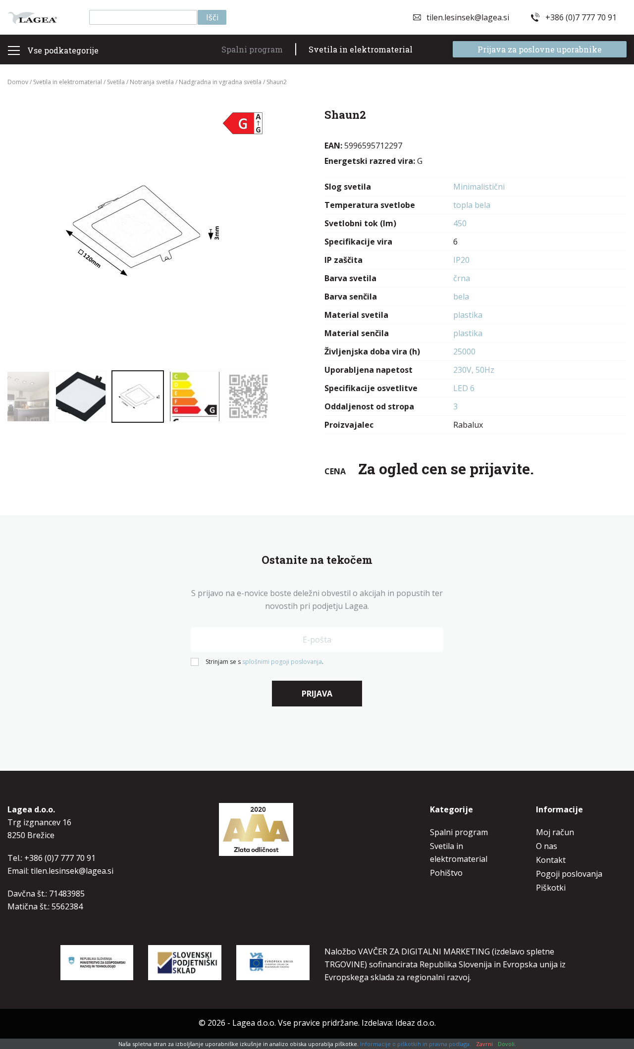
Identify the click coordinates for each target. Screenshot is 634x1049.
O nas (546, 846)
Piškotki (551, 887)
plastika (467, 314)
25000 (464, 351)
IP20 (461, 259)
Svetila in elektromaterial (361, 49)
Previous (27, 235)
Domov (17, 82)
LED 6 (464, 388)
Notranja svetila (152, 82)
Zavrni (484, 1044)
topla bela (471, 205)
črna (461, 278)
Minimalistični (479, 186)
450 (460, 223)
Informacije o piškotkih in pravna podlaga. (415, 1044)
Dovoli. (507, 1044)
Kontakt (551, 859)
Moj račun (555, 832)
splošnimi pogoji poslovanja (282, 661)
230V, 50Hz (473, 369)
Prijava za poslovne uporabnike (539, 49)
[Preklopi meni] (13, 50)
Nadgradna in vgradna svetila (220, 82)
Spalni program (252, 49)
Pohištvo (446, 872)
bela (461, 296)
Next (248, 235)
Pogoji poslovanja (569, 873)
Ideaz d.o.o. (415, 1022)
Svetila (116, 82)
